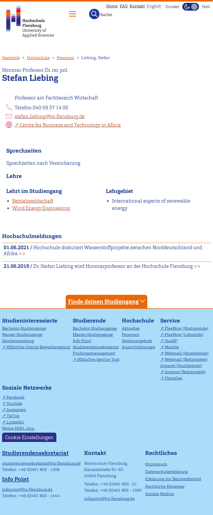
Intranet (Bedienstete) (185, 372)
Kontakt (137, 6)
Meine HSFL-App (18, 428)
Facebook (15, 397)
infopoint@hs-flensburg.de (27, 489)
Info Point (82, 341)
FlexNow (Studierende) (186, 328)
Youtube (14, 403)
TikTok (12, 416)
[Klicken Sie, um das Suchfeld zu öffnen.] (94, 14)
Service (170, 320)
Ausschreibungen (138, 347)
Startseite (11, 57)
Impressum (156, 464)
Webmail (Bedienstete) (186, 359)
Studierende (89, 320)
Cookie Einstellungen (29, 437)
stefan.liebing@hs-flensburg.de (50, 116)
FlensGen (174, 378)
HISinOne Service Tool (98, 359)
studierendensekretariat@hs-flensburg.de (41, 463)
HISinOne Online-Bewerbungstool (38, 347)
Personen (65, 57)
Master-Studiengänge (22, 334)
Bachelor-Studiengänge (24, 328)
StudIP (171, 341)
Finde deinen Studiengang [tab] (103, 301)
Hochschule (38, 57)
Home (112, 6)
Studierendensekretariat (96, 347)
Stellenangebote (137, 341)
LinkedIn (15, 422)
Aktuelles (131, 328)
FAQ (124, 6)
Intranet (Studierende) (181, 365)
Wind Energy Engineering (41, 208)
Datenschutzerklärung (166, 471)
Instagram (16, 409)
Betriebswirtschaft (32, 201)
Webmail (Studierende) (187, 353)
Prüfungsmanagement (94, 353)
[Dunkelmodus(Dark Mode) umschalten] (190, 7)
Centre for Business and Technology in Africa (70, 125)
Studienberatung (18, 341)
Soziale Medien (159, 494)
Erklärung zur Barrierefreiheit (173, 479)
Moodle (172, 347)
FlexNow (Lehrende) (184, 334)
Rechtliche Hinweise (164, 486)
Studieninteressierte (29, 320)
